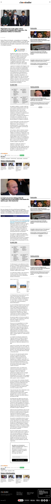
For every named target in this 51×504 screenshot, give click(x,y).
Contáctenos (28, 494)
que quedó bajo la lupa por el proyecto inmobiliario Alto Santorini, (19, 221)
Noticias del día (34, 87)
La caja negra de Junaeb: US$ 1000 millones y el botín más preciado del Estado (38, 53)
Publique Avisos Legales (30, 493)
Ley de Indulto (8, 158)
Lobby (13, 470)
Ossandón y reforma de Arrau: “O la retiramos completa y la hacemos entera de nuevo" (39, 61)
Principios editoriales (19, 493)
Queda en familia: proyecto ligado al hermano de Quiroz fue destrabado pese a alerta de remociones (18, 286)
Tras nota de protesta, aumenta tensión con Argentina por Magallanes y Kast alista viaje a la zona (16, 99)
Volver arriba (2, 500)
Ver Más (40, 66)
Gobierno (2, 470)
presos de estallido (19, 158)
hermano (6, 470)
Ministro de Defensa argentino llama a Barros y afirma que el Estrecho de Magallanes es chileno (16, 92)
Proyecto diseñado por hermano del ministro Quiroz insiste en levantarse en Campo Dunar (28, 286)
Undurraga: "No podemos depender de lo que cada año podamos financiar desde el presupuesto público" (25, 99)
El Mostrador (3, 37)
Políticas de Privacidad (19, 494)
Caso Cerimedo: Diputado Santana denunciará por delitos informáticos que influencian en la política (40, 40)
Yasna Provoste (25, 158)
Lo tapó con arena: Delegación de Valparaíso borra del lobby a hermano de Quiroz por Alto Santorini (40, 99)
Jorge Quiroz (10, 470)
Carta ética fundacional (20, 492)
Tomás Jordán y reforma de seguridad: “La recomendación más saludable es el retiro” (39, 64)
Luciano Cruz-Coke (13, 158)
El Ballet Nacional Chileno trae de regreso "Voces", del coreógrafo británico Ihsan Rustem (39, 104)
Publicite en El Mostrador (30, 492)
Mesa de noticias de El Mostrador (6, 206)
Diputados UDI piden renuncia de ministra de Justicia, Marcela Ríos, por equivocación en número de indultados (11, 167)
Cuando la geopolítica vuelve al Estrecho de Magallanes (24, 91)
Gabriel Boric (3, 158)
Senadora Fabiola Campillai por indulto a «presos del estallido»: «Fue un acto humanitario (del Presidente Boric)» (26, 167)
